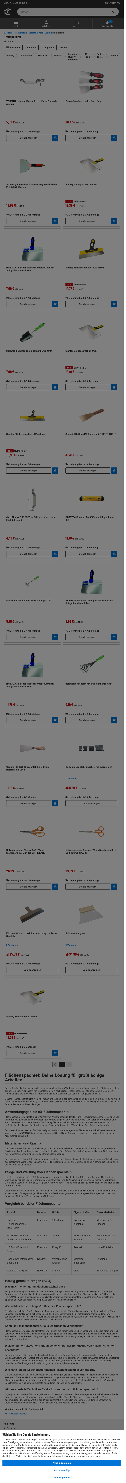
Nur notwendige (61, 1470)
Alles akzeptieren (62, 1462)
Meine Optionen (61, 1477)
